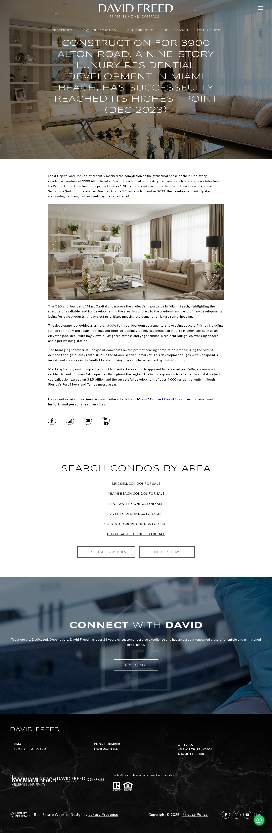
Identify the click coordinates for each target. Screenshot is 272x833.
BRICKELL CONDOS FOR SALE (136, 483)
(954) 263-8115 (208, 30)
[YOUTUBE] (247, 815)
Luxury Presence (103, 814)
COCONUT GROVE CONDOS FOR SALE (136, 524)
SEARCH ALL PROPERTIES (106, 552)
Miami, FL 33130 (191, 754)
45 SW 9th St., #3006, (195, 749)
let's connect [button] (136, 665)
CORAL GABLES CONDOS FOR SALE (136, 534)
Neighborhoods (140, 30)
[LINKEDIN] (258, 815)
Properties (62, 30)
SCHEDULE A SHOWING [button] (167, 552)
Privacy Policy (195, 814)
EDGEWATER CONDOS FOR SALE (136, 503)
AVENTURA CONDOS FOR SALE (136, 513)
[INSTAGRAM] (237, 815)
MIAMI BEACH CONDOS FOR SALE (136, 493)
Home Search (176, 30)
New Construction (98, 30)
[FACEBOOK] (226, 815)
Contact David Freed (167, 399)
